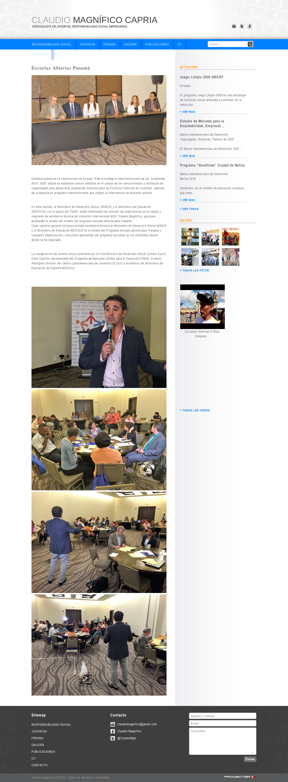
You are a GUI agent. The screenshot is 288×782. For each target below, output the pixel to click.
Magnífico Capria (95, 20)
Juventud (87, 44)
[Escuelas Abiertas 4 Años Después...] (202, 306)
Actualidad (189, 67)
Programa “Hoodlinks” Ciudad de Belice (212, 165)
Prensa (110, 44)
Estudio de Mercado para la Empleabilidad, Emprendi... (202, 123)
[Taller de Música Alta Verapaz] (190, 244)
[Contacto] (234, 26)
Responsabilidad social (51, 44)
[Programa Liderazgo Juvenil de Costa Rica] (231, 265)
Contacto (40, 54)
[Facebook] (250, 26)
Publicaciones (157, 44)
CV (179, 44)
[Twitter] (242, 26)
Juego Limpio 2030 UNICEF (202, 76)
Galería (130, 44)
